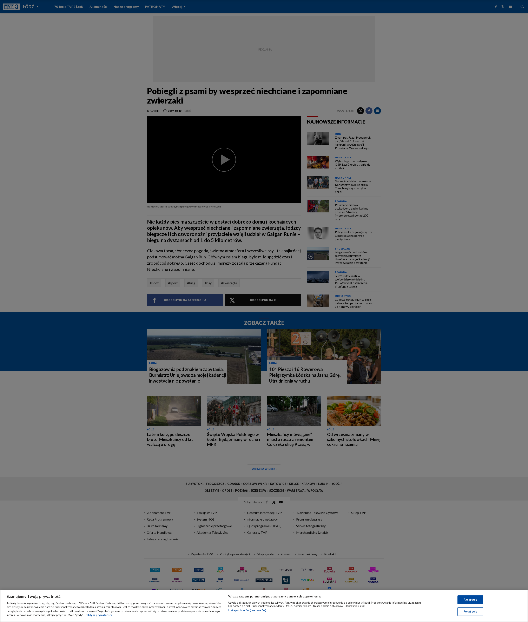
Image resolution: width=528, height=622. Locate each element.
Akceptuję (470, 599)
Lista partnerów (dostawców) (247, 610)
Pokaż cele (470, 611)
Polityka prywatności (98, 615)
